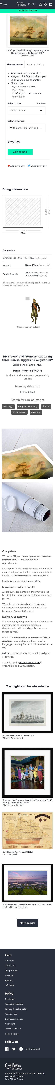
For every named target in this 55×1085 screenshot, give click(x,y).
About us (9, 961)
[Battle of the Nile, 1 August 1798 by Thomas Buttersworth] (27, 712)
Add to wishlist (17, 166)
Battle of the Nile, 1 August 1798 (18, 735)
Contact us (10, 966)
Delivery (6, 653)
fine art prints (33, 581)
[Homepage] (27, 4)
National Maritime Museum (15, 907)
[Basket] (50, 4)
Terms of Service (13, 1029)
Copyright (10, 1024)
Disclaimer (10, 999)
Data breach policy (14, 1019)
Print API (9, 1079)
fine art (46, 406)
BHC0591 (8, 406)
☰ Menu (4, 4)
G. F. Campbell (10, 854)
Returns (8, 981)
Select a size (26, 103)
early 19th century (28, 406)
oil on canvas (19, 412)
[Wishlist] (45, 4)
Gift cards (9, 985)
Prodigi (20, 1079)
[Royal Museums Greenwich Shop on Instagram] (21, 1050)
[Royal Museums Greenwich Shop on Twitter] (14, 1050)
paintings (36, 412)
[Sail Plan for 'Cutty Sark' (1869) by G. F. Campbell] (27, 849)
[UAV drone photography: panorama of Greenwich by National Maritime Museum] (27, 883)
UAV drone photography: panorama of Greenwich (27, 904)
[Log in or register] (41, 4)
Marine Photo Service (13, 805)
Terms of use (11, 1014)
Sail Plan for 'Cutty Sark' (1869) (18, 852)
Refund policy (11, 1034)
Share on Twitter (38, 166)
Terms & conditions (14, 1004)
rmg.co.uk (35, 1049)
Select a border (16, 121)
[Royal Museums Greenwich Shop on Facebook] (7, 1050)
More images (27, 923)
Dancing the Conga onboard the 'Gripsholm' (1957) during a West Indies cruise (28, 801)
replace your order (29, 662)
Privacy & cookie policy (16, 1009)
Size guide (41, 103)
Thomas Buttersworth (13, 738)
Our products (11, 971)
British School (27, 56)
